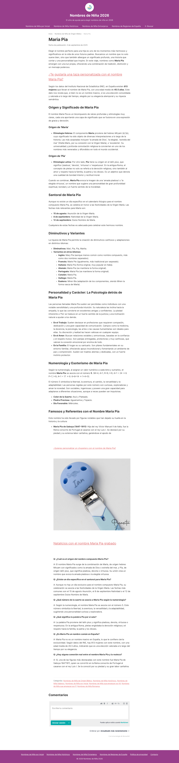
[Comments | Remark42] (89, 719)
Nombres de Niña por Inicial (38, 26)
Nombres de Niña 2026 (89, 15)
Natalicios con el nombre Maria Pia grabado (84, 543)
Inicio (50, 34)
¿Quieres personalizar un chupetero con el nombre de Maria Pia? (84, 448)
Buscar (150, 26)
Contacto (154, 754)
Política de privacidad (139, 754)
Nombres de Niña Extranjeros (95, 26)
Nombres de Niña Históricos (66, 26)
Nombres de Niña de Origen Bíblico (68, 34)
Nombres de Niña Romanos (88, 686)
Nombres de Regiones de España (126, 26)
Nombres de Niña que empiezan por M (105, 683)
